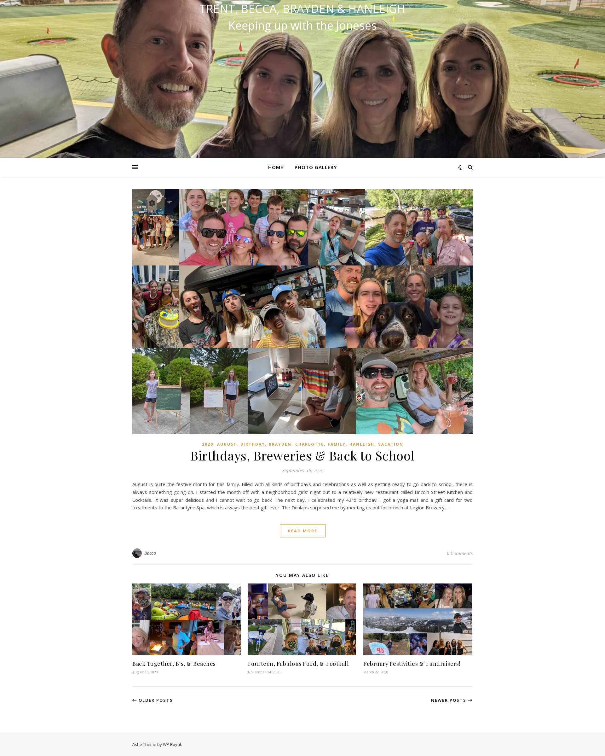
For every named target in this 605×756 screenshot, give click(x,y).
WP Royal (172, 744)
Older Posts (155, 700)
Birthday (252, 444)
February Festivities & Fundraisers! (411, 663)
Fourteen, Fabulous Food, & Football (298, 663)
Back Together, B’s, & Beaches (174, 663)
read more (302, 531)
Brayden (280, 444)
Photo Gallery (316, 167)
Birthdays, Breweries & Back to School (302, 455)
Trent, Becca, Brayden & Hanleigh (302, 9)
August (227, 444)
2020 (207, 444)
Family (337, 444)
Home (275, 167)
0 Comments (460, 553)
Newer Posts (449, 700)
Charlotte (309, 444)
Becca (150, 553)
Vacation (390, 444)
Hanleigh (361, 444)
